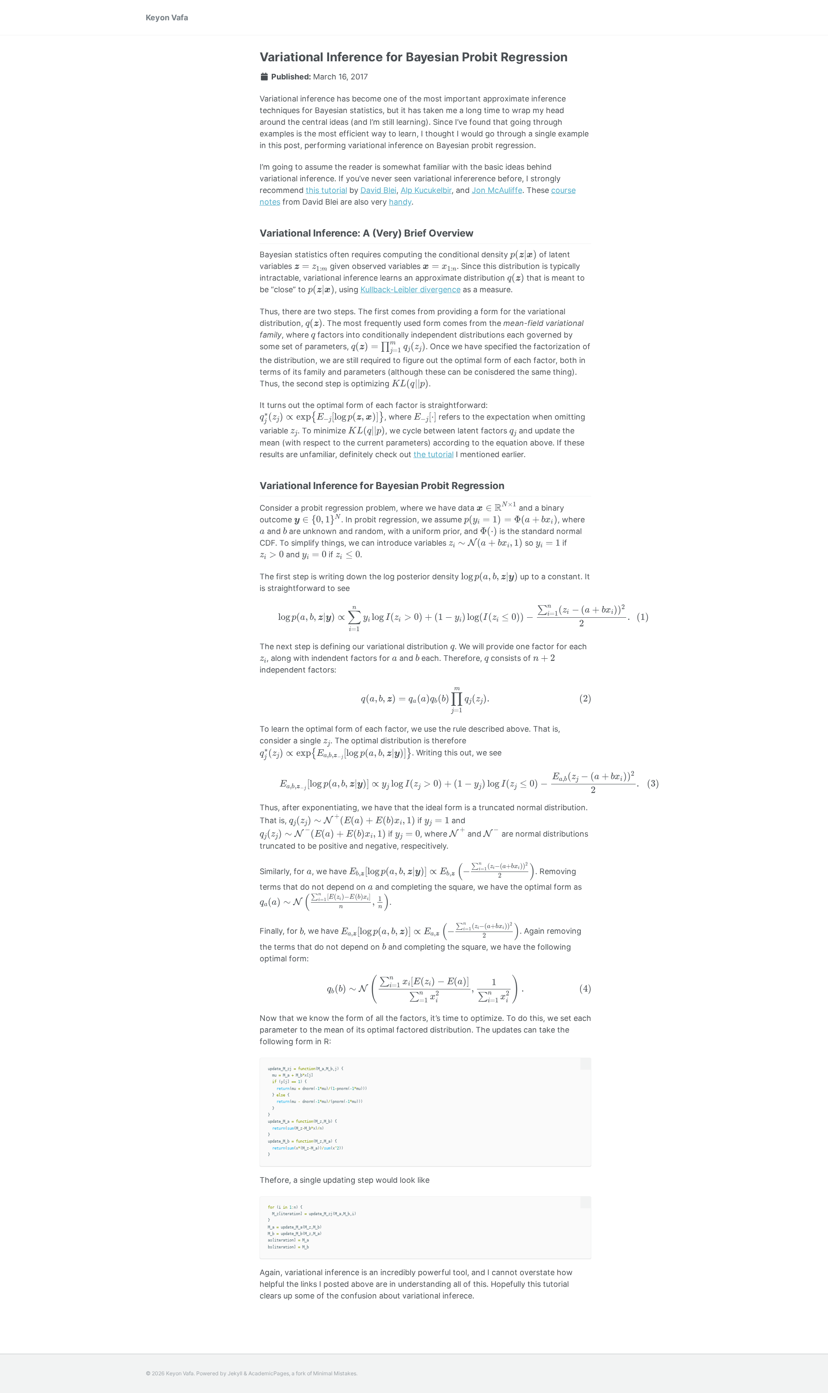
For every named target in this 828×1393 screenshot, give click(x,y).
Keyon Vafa (167, 17)
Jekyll (235, 1373)
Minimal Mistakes (334, 1373)
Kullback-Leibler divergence (411, 289)
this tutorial (326, 190)
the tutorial (434, 454)
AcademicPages (268, 1373)
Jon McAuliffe (497, 190)
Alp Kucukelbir (426, 190)
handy (400, 201)
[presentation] (523, 255)
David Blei (378, 190)
